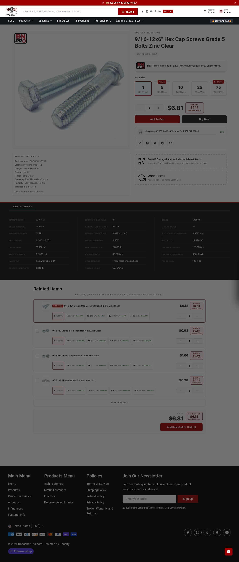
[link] (119, 261)
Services (44, 20)
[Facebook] (142, 11)
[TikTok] (155, 11)
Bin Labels (63, 20)
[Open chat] (228, 552)
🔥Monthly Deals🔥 (222, 21)
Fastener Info (103, 20)
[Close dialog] (156, 249)
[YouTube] (151, 11)
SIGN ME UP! (119, 306)
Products (25, 20)
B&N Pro (168, 11)
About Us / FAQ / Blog (128, 20)
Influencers (82, 20)
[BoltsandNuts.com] (11, 11)
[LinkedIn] (159, 11)
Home (11, 20)
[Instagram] (147, 11)
